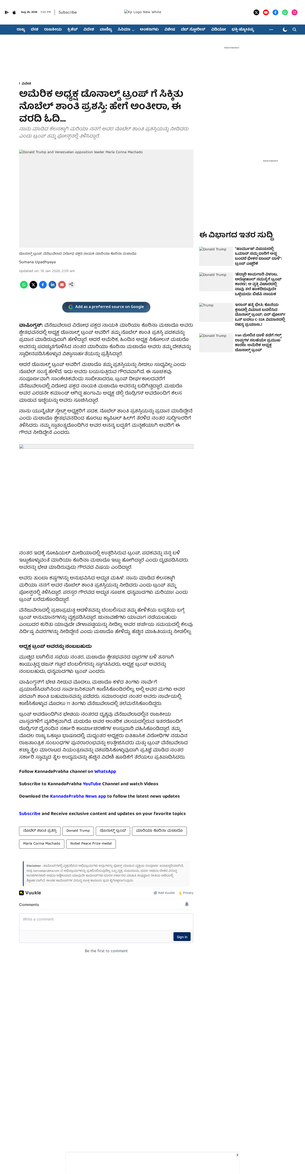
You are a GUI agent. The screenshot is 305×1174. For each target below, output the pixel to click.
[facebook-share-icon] (43, 287)
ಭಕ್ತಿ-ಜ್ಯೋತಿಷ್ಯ (243, 29)
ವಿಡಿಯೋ (218, 29)
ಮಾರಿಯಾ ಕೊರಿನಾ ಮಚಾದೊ (159, 831)
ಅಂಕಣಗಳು (149, 29)
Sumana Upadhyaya (37, 262)
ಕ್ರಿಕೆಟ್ (72, 29)
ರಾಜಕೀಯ (53, 29)
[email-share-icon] (62, 287)
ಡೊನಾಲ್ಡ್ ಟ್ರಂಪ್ (113, 831)
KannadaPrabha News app (78, 796)
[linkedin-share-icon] (52, 287)
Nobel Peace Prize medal (91, 843)
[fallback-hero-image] (216, 256)
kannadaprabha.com (46, 871)
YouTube (92, 784)
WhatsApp (105, 772)
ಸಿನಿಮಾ (124, 29)
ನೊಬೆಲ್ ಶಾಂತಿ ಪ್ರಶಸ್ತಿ (39, 831)
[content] (101, 784)
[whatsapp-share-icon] (24, 287)
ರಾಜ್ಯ (21, 29)
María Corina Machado (41, 843)
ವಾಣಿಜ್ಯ (106, 29)
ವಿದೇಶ (88, 29)
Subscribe (68, 12)
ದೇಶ (34, 29)
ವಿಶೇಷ (169, 29)
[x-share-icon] (33, 287)
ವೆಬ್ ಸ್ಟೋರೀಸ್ (193, 29)
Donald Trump (78, 831)
